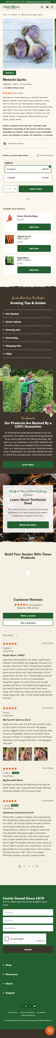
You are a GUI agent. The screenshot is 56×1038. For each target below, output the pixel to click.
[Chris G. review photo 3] (41, 754)
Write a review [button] (28, 615)
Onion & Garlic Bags (27, 216)
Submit (28, 949)
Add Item (34, 227)
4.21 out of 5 (35, 604)
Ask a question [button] (28, 622)
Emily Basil (22, 257)
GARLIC (14, 15)
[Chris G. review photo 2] (25, 754)
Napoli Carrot (24, 236)
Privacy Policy (13, 1012)
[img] (10, 643)
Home (5, 15)
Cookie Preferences (28, 1015)
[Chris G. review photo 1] (10, 754)
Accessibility (41, 1012)
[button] (8, 93)
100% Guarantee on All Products (38, 2)
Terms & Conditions (27, 1012)
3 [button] (29, 866)
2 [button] (24, 866)
